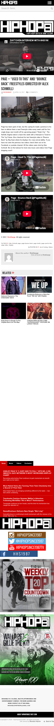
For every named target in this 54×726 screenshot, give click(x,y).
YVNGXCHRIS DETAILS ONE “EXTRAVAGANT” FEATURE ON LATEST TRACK (38, 322)
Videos (50, 247)
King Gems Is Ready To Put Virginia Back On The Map (10, 321)
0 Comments (33, 92)
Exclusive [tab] (28, 463)
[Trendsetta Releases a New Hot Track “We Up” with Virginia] (39, 284)
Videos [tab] (18, 463)
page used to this (46, 243)
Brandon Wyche (35, 721)
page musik (37, 243)
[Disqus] (27, 363)
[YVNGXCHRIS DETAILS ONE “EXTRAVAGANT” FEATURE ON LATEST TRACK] (39, 311)
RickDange (7, 92)
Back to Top (50, 721)
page (19, 243)
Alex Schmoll (13, 243)
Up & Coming (44, 247)
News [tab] (4, 463)
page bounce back (27, 243)
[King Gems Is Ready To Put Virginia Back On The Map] (13, 311)
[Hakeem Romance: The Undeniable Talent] (13, 285)
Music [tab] (11, 463)
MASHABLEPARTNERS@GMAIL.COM (19, 705)
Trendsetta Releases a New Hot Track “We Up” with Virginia (38, 295)
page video (4, 245)
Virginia (11, 245)
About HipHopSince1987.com (27, 714)
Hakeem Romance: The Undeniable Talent (9, 297)
